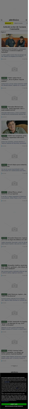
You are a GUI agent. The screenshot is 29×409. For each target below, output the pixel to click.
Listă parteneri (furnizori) (5, 401)
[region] (14, 391)
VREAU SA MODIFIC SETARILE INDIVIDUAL (14, 406)
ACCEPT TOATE (14, 404)
